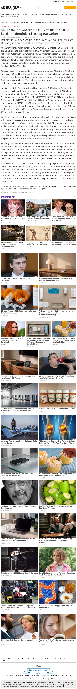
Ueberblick (29, 22)
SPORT (36, 14)
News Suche (68, 8)
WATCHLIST (73, 1)
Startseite (17, 22)
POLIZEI (70, 14)
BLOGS (53, 1)
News (12, 675)
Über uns (19, 679)
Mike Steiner (43, 679)
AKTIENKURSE (10, 14)
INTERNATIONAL (6, 17)
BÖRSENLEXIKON (60, 1)
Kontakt (18, 675)
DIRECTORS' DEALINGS (39, 19)
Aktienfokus (15, 26)
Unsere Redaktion (30, 679)
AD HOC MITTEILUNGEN (6, 19)
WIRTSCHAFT (24, 14)
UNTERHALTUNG (45, 14)
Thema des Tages (6, 26)
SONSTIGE (15, 17)
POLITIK (31, 14)
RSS (68, 1)
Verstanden (58, 686)
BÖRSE (17, 14)
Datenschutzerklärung (41, 675)
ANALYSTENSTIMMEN (18, 19)
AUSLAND (64, 14)
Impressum (27, 675)
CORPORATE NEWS (29, 19)
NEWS (3, 14)
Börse (23, 22)
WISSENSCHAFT (55, 14)
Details (52, 686)
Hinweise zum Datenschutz (60, 675)
